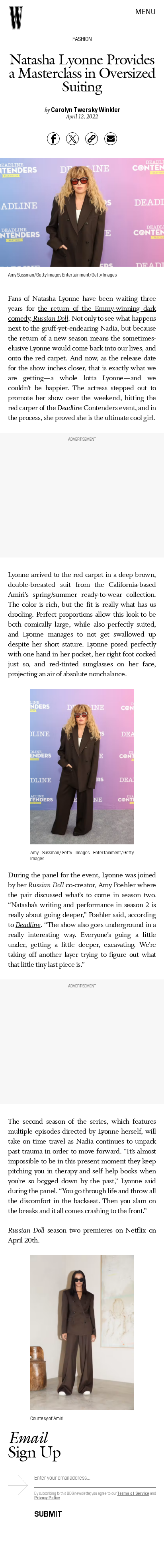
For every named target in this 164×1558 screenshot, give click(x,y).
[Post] (72, 138)
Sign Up (34, 1444)
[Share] (53, 138)
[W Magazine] (16, 17)
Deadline (28, 925)
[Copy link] (91, 138)
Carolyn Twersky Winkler (85, 109)
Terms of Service (133, 1493)
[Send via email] (110, 138)
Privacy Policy (47, 1497)
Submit (48, 1512)
